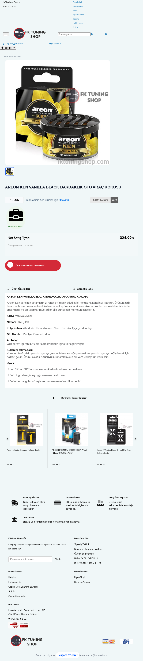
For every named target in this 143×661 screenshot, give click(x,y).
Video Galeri (78, 6)
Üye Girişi (79, 577)
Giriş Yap (9, 44)
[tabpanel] (71, 340)
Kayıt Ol (19, 44)
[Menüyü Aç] (6, 34)
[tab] (37, 289)
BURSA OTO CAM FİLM (87, 563)
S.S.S (75, 27)
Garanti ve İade (16, 596)
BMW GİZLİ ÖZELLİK (86, 558)
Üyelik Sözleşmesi (84, 553)
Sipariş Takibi (81, 544)
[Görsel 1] (9, 171)
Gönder (58, 559)
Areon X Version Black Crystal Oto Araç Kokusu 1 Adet (114, 451)
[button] (57, 112)
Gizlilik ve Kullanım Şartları (23, 586)
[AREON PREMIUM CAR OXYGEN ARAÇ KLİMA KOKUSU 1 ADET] (71, 429)
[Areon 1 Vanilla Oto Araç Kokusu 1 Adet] (26, 429)
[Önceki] (7, 439)
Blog (75, 10)
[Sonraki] (135, 439)
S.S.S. (11, 591)
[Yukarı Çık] (2, 47)
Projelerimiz (78, 2)
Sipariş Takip (78, 15)
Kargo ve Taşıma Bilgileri (87, 549)
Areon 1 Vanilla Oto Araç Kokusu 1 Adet (23, 450)
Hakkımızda (78, 23)
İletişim (76, 19)
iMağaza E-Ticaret (68, 655)
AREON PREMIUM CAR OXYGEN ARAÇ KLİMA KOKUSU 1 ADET (69, 451)
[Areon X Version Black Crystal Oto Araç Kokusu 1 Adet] (116, 429)
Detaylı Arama (82, 582)
